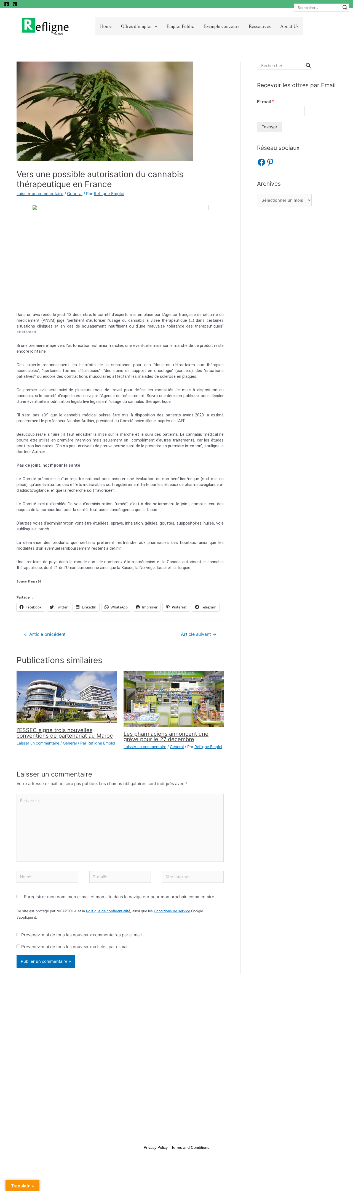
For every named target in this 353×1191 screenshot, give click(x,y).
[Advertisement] (296, 301)
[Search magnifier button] (345, 7)
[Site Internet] (193, 878)
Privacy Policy (156, 1147)
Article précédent (45, 634)
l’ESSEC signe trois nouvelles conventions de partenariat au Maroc (65, 733)
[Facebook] (6, 4)
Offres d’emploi (136, 26)
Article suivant (198, 634)
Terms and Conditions (190, 1147)
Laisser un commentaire (40, 193)
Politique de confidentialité (108, 911)
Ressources (260, 26)
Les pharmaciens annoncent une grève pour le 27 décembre (166, 736)
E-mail (265, 101)
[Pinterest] (14, 4)
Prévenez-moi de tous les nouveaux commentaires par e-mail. (82, 934)
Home (106, 26)
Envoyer (269, 126)
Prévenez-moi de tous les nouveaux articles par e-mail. (75, 946)
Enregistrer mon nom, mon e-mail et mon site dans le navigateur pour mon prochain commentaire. (119, 896)
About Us (289, 26)
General (74, 193)
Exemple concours (221, 26)
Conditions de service (172, 911)
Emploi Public (180, 26)
